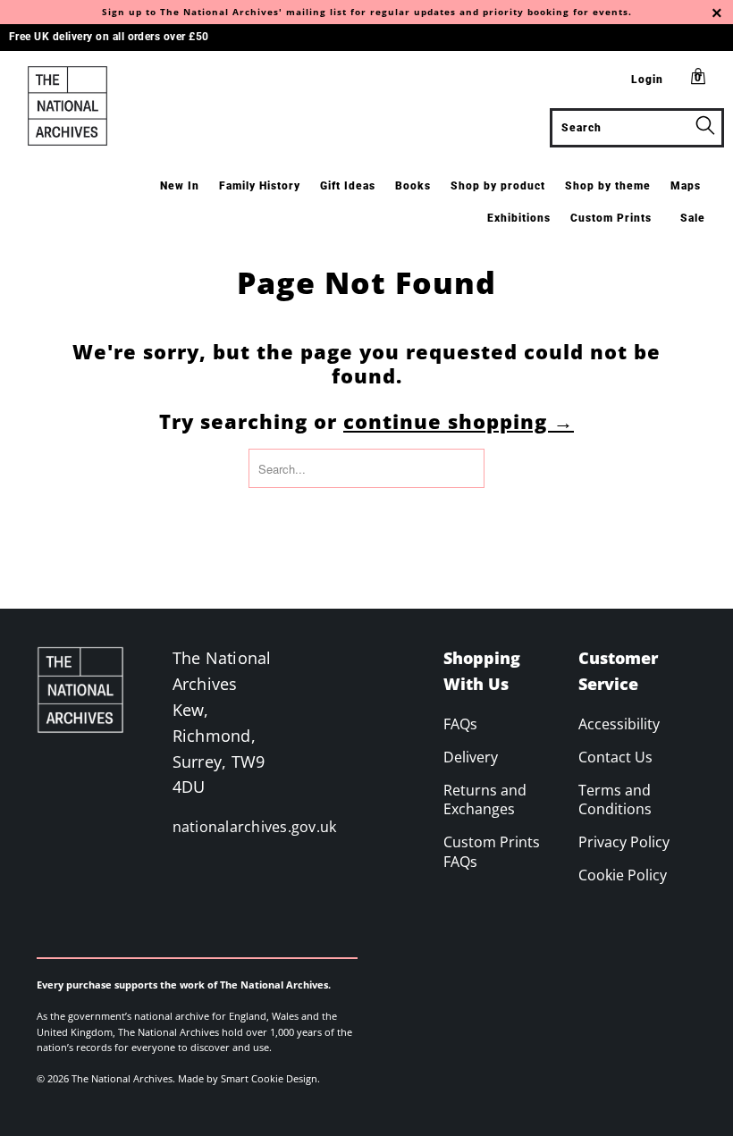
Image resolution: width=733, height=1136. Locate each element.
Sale (692, 218)
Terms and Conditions (615, 800)
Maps (685, 186)
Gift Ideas (347, 186)
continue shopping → (458, 421)
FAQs (460, 724)
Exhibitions (519, 218)
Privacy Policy (624, 842)
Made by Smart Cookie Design (247, 1078)
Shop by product (498, 186)
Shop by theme (608, 186)
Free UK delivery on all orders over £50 (109, 36)
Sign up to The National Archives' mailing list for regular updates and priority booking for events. (367, 11)
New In (179, 186)
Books (413, 186)
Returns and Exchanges (485, 800)
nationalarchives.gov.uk (255, 827)
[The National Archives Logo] (67, 106)
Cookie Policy (622, 875)
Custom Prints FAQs (491, 851)
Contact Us (615, 757)
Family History (259, 186)
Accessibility (619, 724)
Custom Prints (611, 218)
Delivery (470, 757)
